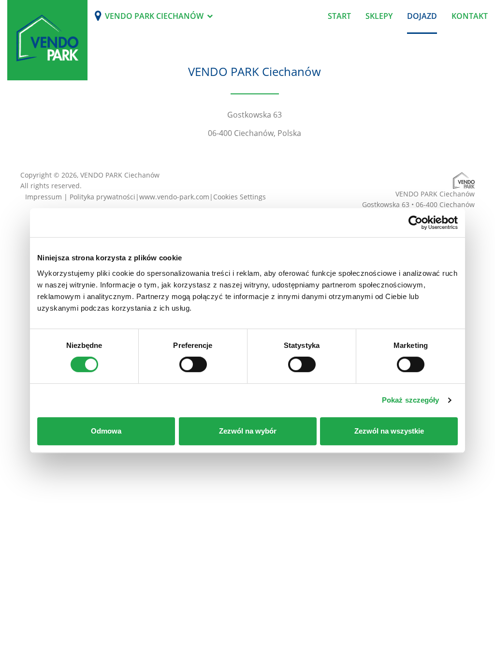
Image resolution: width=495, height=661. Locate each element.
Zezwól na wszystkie (389, 431)
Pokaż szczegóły (410, 400)
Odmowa (106, 431)
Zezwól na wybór (248, 431)
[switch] (193, 364)
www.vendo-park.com (174, 196)
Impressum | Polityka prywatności (80, 196)
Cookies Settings (239, 196)
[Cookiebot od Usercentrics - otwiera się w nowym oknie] (415, 222)
